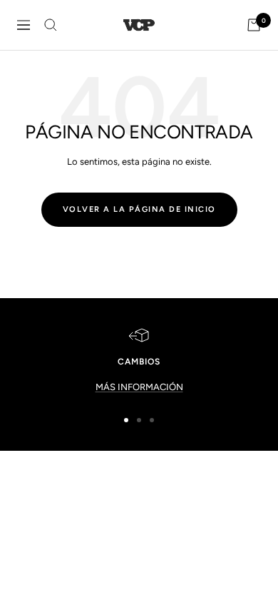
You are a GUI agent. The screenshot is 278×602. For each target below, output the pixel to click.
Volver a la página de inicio (139, 209)
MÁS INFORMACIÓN (139, 387)
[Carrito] (254, 25)
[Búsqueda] (50, 25)
